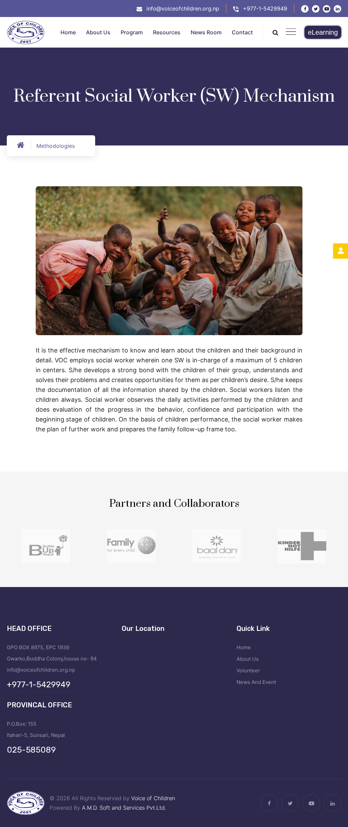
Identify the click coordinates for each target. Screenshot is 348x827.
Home (244, 647)
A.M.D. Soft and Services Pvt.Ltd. (124, 807)
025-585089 (31, 750)
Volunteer (248, 670)
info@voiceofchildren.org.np (182, 8)
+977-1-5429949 (265, 8)
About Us (248, 659)
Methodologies (55, 145)
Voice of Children (153, 798)
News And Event (256, 682)
